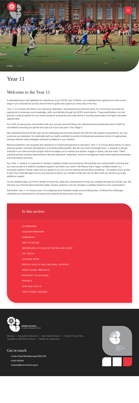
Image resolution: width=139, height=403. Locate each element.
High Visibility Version (50, 335)
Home (10, 66)
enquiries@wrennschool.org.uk (24, 364)
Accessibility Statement (28, 335)
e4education (54, 338)
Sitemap (10, 335)
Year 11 (21, 66)
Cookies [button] (67, 335)
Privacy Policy (77, 335)
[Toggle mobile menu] (128, 10)
